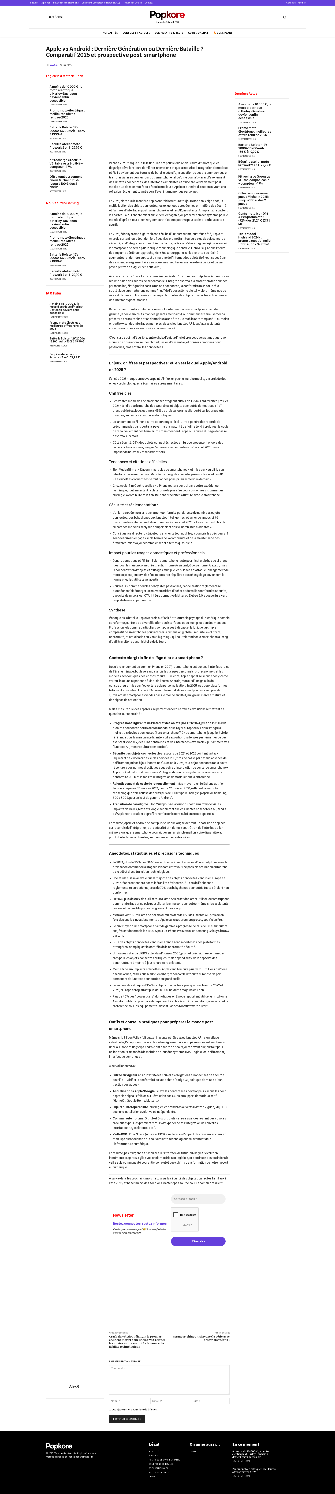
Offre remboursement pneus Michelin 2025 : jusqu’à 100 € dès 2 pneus (66, 182)
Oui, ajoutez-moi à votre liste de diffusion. (134, 1409)
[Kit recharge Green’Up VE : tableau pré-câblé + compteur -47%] (93, 164)
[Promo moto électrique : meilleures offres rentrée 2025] (93, 114)
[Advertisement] (169, 1300)
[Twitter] (277, 17)
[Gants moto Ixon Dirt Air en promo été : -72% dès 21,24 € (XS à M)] (279, 217)
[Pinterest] (209, 64)
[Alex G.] (74, 1371)
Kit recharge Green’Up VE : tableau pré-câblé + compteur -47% (66, 163)
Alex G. (54, 65)
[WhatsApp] (217, 64)
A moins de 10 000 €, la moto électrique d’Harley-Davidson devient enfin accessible (66, 93)
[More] (226, 64)
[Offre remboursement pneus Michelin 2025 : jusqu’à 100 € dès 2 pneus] (93, 181)
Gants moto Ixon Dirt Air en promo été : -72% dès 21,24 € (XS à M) (254, 219)
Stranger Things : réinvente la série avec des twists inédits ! (201, 1338)
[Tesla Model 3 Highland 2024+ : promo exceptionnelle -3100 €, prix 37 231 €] (279, 237)
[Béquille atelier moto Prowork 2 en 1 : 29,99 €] (93, 148)
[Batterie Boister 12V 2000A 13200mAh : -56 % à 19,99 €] (93, 131)
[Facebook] (193, 64)
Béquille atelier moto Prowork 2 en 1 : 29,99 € (66, 145)
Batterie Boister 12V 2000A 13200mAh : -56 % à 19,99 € (67, 130)
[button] (285, 17)
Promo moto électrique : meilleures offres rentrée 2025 (67, 114)
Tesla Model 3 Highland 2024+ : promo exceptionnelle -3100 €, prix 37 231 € (254, 239)
